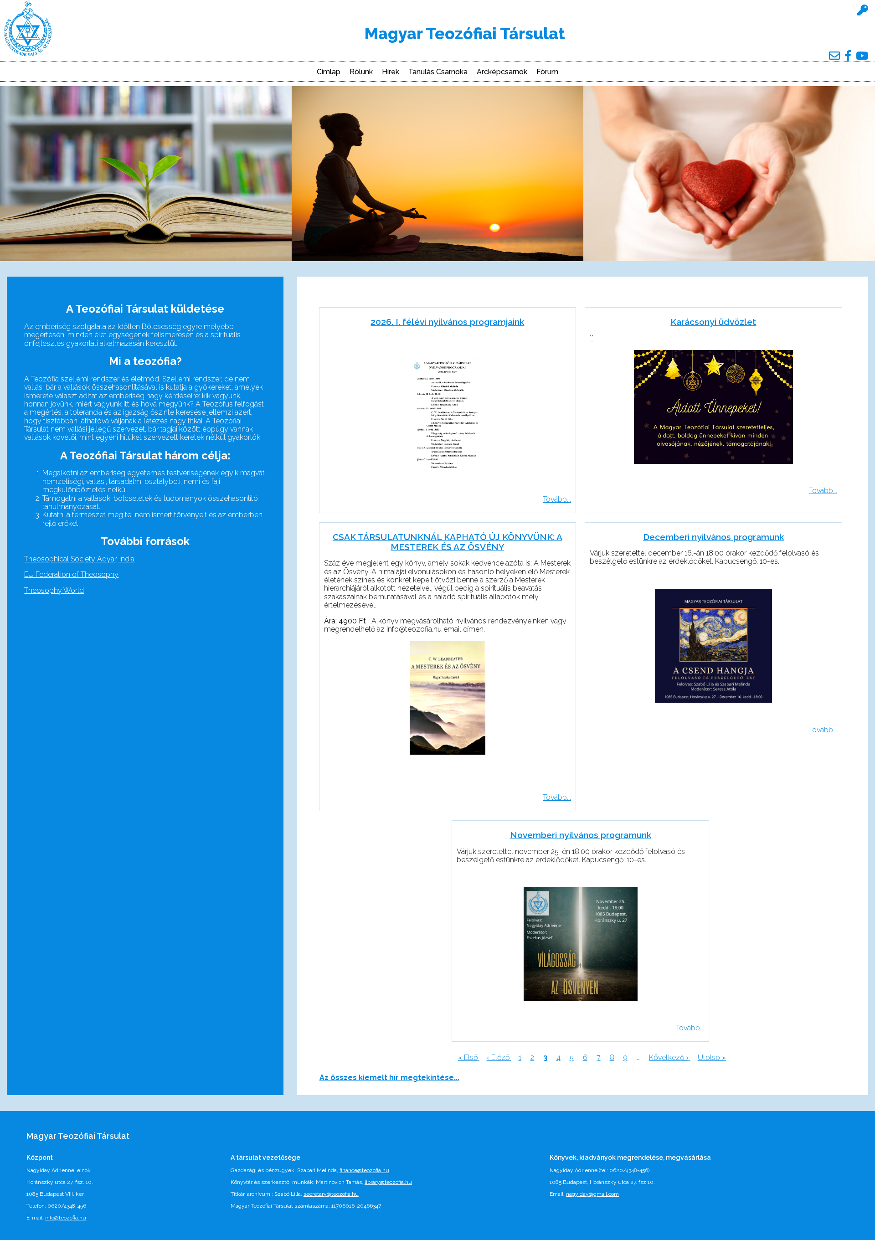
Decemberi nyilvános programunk (713, 537)
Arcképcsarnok (502, 72)
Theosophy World (54, 590)
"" (591, 338)
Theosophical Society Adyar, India (79, 559)
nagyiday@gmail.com (592, 1194)
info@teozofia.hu (65, 1217)
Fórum (547, 72)
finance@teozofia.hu (364, 1170)
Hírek (390, 72)
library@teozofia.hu (388, 1182)
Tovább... (557, 499)
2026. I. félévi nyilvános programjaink (447, 322)
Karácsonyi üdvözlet (713, 322)
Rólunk (361, 72)
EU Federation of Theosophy (71, 574)
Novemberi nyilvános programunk (580, 835)
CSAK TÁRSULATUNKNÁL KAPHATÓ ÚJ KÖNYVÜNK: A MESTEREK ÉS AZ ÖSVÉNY (447, 542)
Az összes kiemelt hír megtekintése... (389, 1077)
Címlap (328, 72)
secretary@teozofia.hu (331, 1194)
